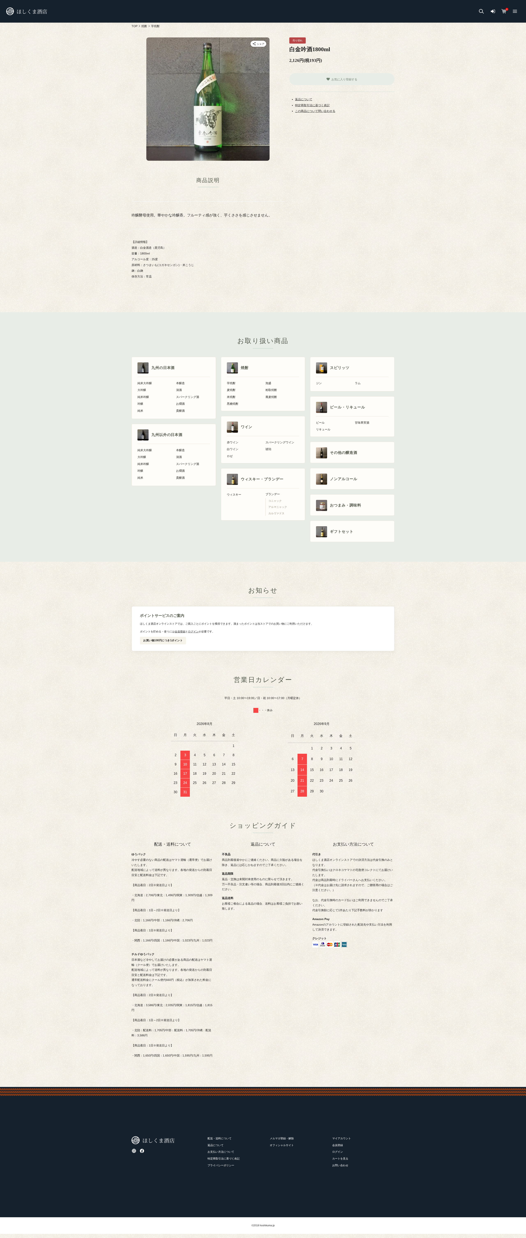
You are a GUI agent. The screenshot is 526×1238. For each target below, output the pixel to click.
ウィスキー (234, 494)
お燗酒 (180, 403)
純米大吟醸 (144, 383)
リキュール (323, 429)
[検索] (481, 11)
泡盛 (268, 383)
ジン (319, 383)
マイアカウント (341, 1138)
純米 (140, 410)
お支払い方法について (221, 1151)
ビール (320, 422)
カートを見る (340, 1158)
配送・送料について (220, 1138)
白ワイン (232, 449)
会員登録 (180, 631)
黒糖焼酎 (232, 403)
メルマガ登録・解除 (282, 1138)
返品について (303, 99)
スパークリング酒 (187, 397)
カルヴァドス (276, 513)
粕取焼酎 (271, 390)
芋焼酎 (231, 383)
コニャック (275, 500)
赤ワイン (232, 442)
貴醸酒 (180, 410)
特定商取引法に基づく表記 (312, 105)
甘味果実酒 (362, 422)
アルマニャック (277, 507)
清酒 (179, 390)
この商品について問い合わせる (315, 111)
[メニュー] (515, 11)
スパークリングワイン (279, 442)
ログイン (193, 631)
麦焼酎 (231, 390)
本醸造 (180, 383)
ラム (358, 383)
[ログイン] (492, 11)
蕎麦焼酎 (271, 397)
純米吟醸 (143, 397)
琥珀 (268, 449)
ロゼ (230, 456)
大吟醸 (141, 390)
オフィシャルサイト (282, 1145)
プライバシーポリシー (221, 1165)
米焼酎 (231, 397)
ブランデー (272, 494)
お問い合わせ (340, 1165)
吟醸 (140, 403)
